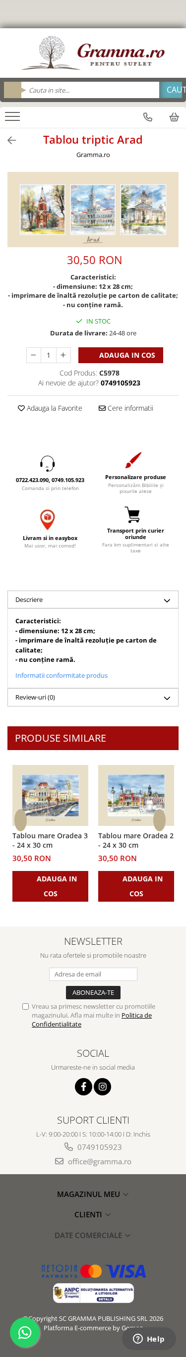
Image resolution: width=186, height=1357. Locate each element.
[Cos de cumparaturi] (174, 117)
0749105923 (98, 1147)
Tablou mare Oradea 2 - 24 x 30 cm (136, 840)
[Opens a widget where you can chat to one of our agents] (149, 1339)
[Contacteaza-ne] (147, 117)
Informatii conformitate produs (61, 675)
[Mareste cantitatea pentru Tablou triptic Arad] (63, 355)
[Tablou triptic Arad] (93, 209)
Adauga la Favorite (53, 408)
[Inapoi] (7, 140)
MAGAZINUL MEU (89, 1194)
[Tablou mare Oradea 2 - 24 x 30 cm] (136, 795)
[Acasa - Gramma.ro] (93, 53)
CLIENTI (89, 1214)
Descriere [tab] (29, 599)
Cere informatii (129, 408)
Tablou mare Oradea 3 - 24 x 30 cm (50, 840)
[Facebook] (83, 1086)
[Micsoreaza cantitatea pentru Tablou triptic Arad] (33, 355)
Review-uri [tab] (35, 697)
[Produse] (13, 119)
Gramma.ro (93, 154)
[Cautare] (170, 90)
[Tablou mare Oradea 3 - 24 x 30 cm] (50, 795)
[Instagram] (102, 1086)
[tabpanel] (93, 209)
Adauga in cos (126, 355)
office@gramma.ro (98, 1161)
